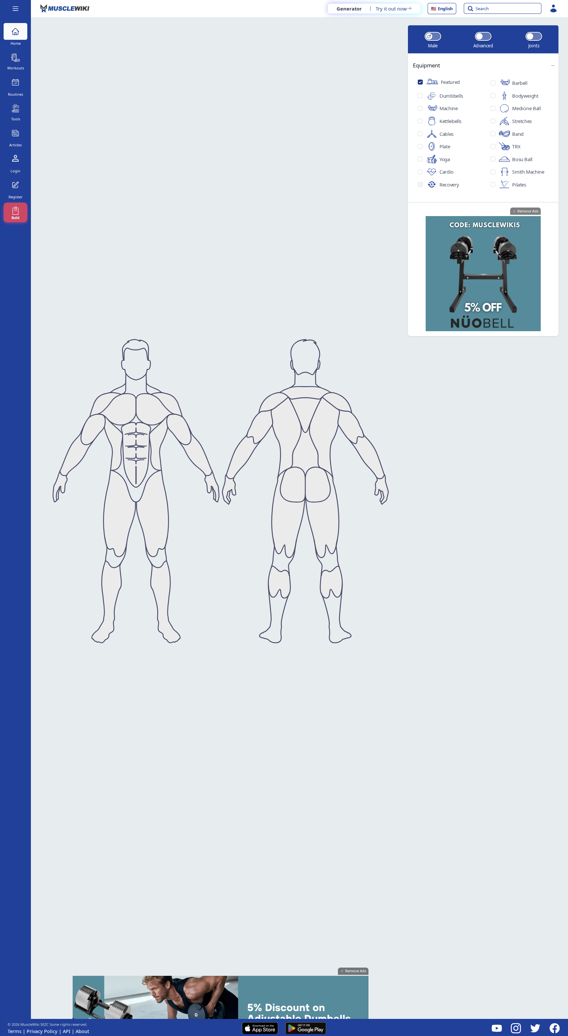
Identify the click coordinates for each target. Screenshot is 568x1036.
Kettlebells (450, 121)
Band (518, 134)
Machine (448, 108)
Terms (14, 1031)
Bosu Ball (522, 159)
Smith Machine (528, 171)
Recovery (449, 184)
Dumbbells (451, 95)
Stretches (522, 121)
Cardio (446, 171)
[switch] (432, 36)
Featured (450, 82)
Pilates (519, 184)
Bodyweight (525, 95)
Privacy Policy (39, 1031)
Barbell (519, 83)
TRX (516, 146)
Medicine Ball (526, 108)
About (79, 1031)
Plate (444, 146)
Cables (446, 134)
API (64, 1031)
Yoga (444, 159)
